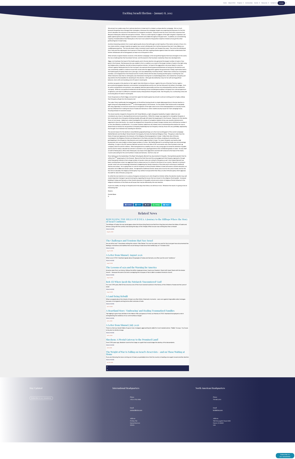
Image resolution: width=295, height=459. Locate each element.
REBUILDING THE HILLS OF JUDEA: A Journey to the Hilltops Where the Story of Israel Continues (147, 220)
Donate (281, 3)
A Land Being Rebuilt (117, 296)
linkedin (139, 204)
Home (225, 3)
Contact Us (274, 3)
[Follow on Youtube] (45, 408)
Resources (264, 3)
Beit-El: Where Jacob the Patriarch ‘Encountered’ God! (134, 281)
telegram (167, 204)
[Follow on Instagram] (36, 408)
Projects (239, 3)
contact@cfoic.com (136, 410)
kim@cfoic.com (218, 410)
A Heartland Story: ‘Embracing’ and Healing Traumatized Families (140, 310)
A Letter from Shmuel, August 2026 (124, 255)
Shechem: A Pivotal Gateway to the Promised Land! (132, 339)
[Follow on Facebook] (31, 408)
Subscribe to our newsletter (41, 398)
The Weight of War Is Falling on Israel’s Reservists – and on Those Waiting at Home (145, 353)
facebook (129, 204)
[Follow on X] (40, 408)
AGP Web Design (150, 451)
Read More (110, 229)
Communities (249, 3)
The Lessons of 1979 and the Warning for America (131, 267)
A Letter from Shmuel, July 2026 (122, 325)
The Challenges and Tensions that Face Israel (129, 240)
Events (256, 3)
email (148, 204)
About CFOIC (232, 3)
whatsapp (157, 204)
